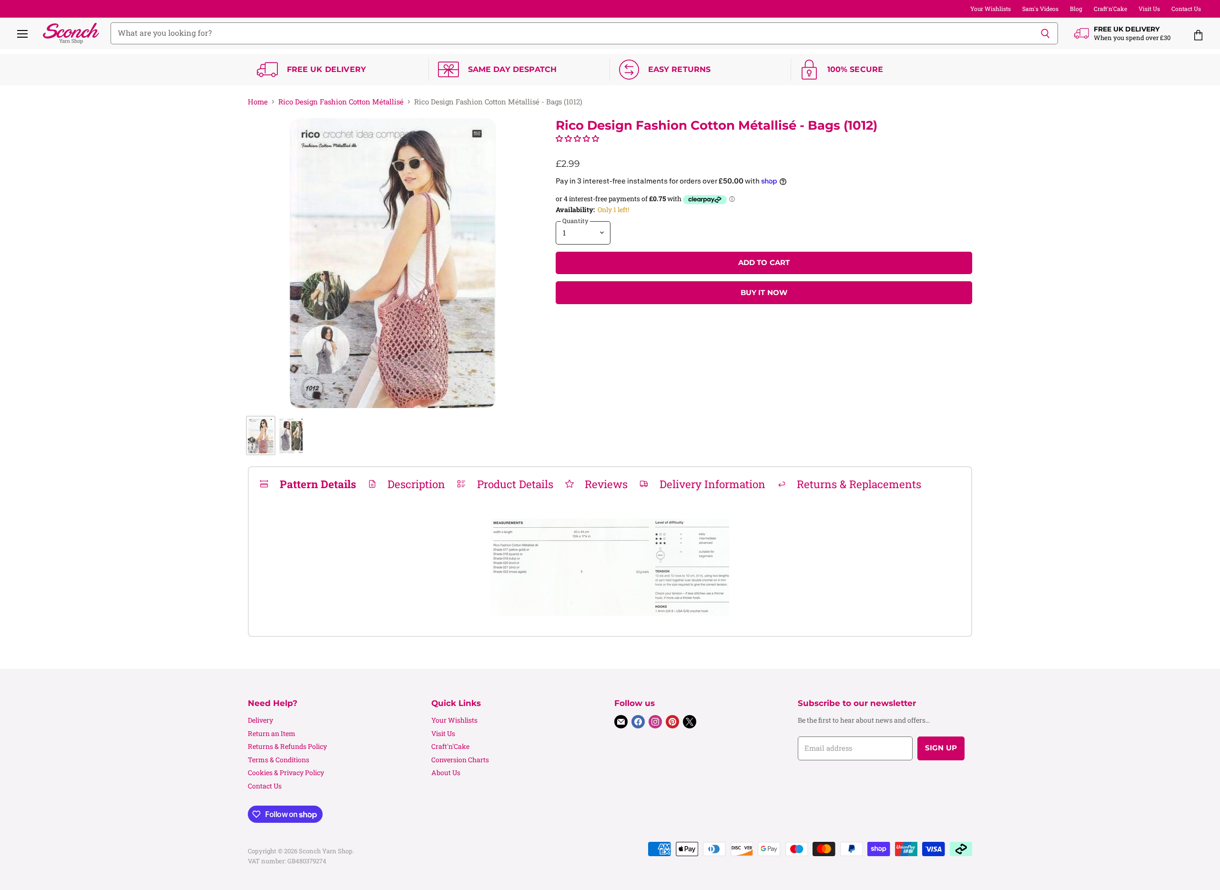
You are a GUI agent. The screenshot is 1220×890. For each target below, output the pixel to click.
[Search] (1045, 33)
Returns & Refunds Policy (287, 746)
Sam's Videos (1040, 8)
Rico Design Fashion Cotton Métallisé (341, 102)
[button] (577, 138)
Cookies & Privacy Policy (286, 772)
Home (258, 102)
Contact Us (1186, 8)
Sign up (941, 748)
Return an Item (271, 733)
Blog (1076, 8)
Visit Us (1149, 8)
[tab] (307, 484)
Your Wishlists (990, 8)
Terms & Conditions (278, 759)
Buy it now (764, 292)
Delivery (260, 720)
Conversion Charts (460, 759)
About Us (445, 772)
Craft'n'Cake (1110, 8)
